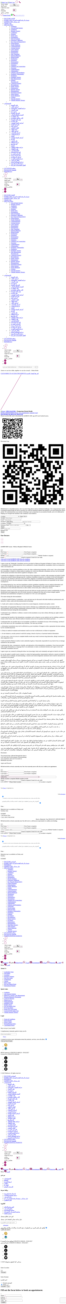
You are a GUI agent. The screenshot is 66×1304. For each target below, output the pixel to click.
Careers (6, 981)
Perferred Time (5, 525)
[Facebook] (5, 1063)
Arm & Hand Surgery (17, 28)
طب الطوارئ (15, 116)
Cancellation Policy (9, 1025)
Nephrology (14, 59)
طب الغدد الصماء (16, 119)
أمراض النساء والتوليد (17, 137)
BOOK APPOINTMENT (8, 413)
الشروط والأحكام (9, 1207)
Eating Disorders (12, 883)
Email (3, 520)
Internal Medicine (16, 55)
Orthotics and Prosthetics (17, 72)
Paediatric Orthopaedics (17, 74)
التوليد (12, 136)
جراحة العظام (15, 142)
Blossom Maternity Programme (12, 997)
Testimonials (7, 979)
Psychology (11, 915)
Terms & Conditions (9, 1019)
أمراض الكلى (14, 131)
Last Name (4, 554)
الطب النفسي (11, 1128)
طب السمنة (14, 105)
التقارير (59, 962)
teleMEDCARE (8, 1003)
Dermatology (14, 37)
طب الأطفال (14, 149)
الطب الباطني (15, 128)
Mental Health (15, 57)
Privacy (4, 788)
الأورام (13, 139)
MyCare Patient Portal (10, 984)
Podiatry (13, 80)
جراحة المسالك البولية (17, 162)
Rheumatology (15, 91)
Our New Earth (8, 978)
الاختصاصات (7, 1178)
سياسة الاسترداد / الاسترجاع (12, 1212)
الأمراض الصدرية (15, 154)
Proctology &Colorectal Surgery (16, 82)
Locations (6, 975)
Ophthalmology (15, 69)
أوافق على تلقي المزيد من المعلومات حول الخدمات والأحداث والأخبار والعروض (23, 1228)
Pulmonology (14, 88)
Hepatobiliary (14, 51)
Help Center (7, 982)
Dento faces (14, 35)
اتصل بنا (6, 1185)
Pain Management (16, 79)
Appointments (36, 962)
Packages (5, 962)
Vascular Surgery (15, 99)
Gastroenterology (15, 46)
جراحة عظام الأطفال (17, 147)
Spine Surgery (15, 94)
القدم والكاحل (11, 1118)
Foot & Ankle (11, 908)
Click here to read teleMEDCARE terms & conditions (15, 559)
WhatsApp (52, 962)
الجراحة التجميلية (16, 152)
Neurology (14, 60)
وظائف (6, 1183)
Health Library (8, 1004)
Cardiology (14, 32)
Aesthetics (14, 26)
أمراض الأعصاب (15, 132)
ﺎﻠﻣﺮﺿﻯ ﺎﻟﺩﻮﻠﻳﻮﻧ (8, 1186)
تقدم (8, 1286)
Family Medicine (15, 45)
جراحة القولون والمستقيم (18, 108)
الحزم (8, 965)
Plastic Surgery (15, 86)
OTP (2, 528)
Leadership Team (8, 972)
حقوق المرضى (8, 1208)
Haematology (14, 52)
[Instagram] (5, 1066)
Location (3, 523)
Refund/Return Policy (10, 1024)
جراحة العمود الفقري (17, 158)
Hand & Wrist (11, 909)
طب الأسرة (14, 121)
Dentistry (13, 34)
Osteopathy (11, 906)
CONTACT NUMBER (5, 775)
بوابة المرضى (8, 1197)
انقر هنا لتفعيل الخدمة (32, 373)
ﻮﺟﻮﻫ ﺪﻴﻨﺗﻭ (14, 283)
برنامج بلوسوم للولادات (10, 1195)
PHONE (3, 1299)
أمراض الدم (14, 126)
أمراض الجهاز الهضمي (17, 123)
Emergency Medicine (17, 40)
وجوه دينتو (14, 111)
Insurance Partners (9, 976)
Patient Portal (19, 962)
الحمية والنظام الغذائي (17, 115)
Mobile (3, 555)
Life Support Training (10, 994)
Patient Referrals (8, 1001)
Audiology (14, 29)
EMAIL (3, 1297)
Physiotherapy (15, 85)
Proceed (3, 1272)
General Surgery (15, 48)
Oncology (13, 68)
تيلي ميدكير (16, 22)
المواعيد (13, 861)
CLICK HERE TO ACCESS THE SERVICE (13, 373)
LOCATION (5, 782)
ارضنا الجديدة (8, 1182)
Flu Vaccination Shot (9, 1006)
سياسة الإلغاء (8, 1213)
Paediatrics (14, 75)
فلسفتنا (14, 170)
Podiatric (10, 914)
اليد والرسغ (14, 144)
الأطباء (13, 18)
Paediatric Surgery (16, 77)
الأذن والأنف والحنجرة (17, 118)
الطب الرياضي (15, 160)
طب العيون (14, 141)
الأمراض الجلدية (15, 113)
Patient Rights (8, 1020)
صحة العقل (14, 129)
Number (3, 521)
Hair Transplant (15, 54)
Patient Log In (8, 1000)
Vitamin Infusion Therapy (11, 1012)
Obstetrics (13, 65)
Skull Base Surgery (16, 92)
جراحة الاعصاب (15, 134)
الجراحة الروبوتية (16, 155)
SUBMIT (3, 1302)
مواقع (14, 168)
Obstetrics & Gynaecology (18, 66)
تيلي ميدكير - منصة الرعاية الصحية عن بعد (16, 1198)
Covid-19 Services (9, 998)
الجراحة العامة (15, 124)
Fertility (10, 888)
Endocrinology (15, 43)
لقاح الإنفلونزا (8, 1200)
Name (3, 1295)
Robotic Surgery (15, 89)
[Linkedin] (5, 1059)
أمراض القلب (14, 106)
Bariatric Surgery (15, 31)
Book (2, 527)
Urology (13, 97)
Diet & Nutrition (15, 38)
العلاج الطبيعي (15, 150)
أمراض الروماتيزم (16, 157)
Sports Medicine (15, 95)
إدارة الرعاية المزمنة (10, 1193)
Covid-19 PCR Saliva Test (11, 1011)
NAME (3, 518)
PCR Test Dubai (8, 1008)
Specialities (7, 973)
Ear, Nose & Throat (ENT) (18, 42)
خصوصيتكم (62, 794)
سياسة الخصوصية (9, 1210)
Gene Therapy (15, 49)
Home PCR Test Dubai (10, 1009)
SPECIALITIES (11, 411)
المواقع (6, 1180)
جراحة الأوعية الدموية (17, 163)
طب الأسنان (14, 110)
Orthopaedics (14, 71)
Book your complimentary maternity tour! (26, 413)
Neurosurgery (14, 62)
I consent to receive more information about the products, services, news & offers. (23, 1039)
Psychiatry (10, 920)
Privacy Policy (8, 1022)
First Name (4, 552)
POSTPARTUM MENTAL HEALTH (12, 414)
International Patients (9, 985)
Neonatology (14, 63)
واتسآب (27, 962)
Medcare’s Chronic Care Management (14, 995)
